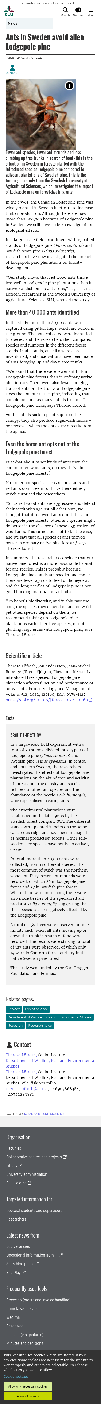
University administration (26, 1174)
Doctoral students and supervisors (34, 1210)
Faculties (13, 1148)
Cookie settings (16, 1376)
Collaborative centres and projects (34, 1156)
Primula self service (22, 1308)
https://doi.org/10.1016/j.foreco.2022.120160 (47, 700)
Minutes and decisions (24, 1343)
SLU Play (13, 1272)
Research (15, 1025)
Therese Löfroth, (21, 1055)
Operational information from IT (32, 1255)
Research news (40, 1025)
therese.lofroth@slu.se (27, 1088)
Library (11, 1165)
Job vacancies (18, 1246)
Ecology (14, 1009)
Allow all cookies (28, 1396)
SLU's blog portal (20, 1263)
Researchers (16, 1219)
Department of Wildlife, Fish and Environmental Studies (50, 1017)
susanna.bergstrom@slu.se (45, 1113)
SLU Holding (16, 1182)
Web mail (14, 1317)
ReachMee (14, 1325)
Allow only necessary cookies (28, 1386)
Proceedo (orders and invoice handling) (38, 1299)
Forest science (36, 1009)
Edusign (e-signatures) (24, 1334)
